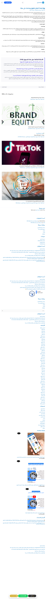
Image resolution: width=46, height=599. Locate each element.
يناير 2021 (43, 374)
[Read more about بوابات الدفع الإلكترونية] (40, 133)
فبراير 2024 (43, 352)
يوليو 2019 (43, 400)
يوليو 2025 (43, 339)
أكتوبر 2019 (43, 395)
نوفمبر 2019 (43, 394)
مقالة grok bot (42, 248)
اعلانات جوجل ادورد (42, 415)
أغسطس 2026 (42, 327)
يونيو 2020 (43, 384)
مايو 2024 (43, 350)
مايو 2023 (43, 355)
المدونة (44, 420)
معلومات (43, 307)
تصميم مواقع (43, 426)
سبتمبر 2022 (43, 358)
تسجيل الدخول (42, 239)
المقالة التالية (4, 87)
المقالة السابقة (42, 87)
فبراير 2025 (43, 344)
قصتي (44, 232)
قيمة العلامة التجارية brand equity (36, 127)
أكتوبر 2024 (43, 345)
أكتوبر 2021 (43, 363)
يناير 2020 (43, 390)
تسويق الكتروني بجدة (41, 229)
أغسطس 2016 (42, 403)
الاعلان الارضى (43, 416)
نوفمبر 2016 (43, 402)
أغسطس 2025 (42, 337)
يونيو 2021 (43, 369)
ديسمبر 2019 (43, 392)
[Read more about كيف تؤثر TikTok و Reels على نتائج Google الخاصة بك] (23, 152)
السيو (44, 418)
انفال (44, 222)
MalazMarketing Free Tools (37, 97)
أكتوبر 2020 (43, 379)
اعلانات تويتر (43, 413)
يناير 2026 (43, 334)
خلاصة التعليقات (42, 242)
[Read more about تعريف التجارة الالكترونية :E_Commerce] (23, 185)
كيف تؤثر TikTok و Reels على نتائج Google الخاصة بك (31, 166)
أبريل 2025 (43, 340)
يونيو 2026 (43, 331)
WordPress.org (42, 243)
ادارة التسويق (43, 408)
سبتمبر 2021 (43, 365)
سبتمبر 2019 (43, 397)
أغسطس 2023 (42, 353)
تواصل (44, 230)
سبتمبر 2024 (43, 347)
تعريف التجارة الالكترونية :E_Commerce (35, 201)
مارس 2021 (43, 373)
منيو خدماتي (8, 2)
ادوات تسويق (43, 410)
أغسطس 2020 (42, 382)
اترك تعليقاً (43, 10)
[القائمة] (2, 3)
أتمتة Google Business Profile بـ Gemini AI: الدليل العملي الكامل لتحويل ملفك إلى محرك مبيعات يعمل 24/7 (27, 250)
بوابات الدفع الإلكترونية (39, 135)
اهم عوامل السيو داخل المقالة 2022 (32, 220)
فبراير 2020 (43, 389)
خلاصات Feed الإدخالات (41, 240)
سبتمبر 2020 (43, 381)
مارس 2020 (43, 387)
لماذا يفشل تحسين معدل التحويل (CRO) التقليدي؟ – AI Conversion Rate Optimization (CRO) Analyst (28, 252)
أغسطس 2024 (42, 348)
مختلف (44, 428)
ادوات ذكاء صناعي (42, 412)
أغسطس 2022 (42, 360)
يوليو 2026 (43, 329)
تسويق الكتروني (42, 423)
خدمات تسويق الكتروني (41, 227)
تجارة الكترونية (42, 421)
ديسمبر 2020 (43, 376)
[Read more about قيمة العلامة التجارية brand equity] (23, 114)
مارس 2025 (43, 342)
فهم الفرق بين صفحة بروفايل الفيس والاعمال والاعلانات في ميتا (35, 255)
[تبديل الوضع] (23, 3)
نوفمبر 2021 (43, 361)
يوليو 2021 (43, 368)
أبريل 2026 (43, 332)
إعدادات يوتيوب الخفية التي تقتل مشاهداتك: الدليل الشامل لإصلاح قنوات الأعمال (32, 287)
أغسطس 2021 (42, 366)
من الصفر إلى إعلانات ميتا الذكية (40, 253)
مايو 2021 (43, 371)
